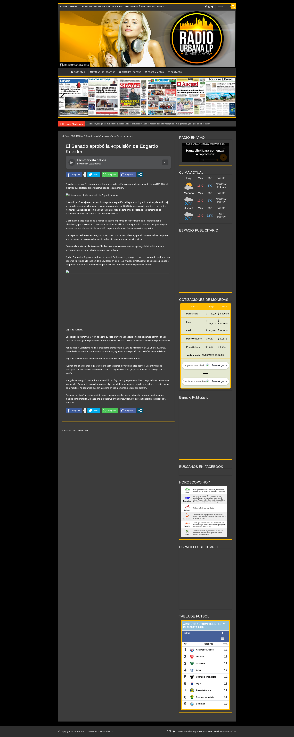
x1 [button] (165, 162)
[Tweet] (93, 174)
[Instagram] (209, 7)
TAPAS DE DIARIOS (104, 72)
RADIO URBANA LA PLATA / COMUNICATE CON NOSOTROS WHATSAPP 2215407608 (124, 6)
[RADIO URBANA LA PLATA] (147, 38)
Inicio (67, 136)
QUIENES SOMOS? (131, 72)
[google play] (212, 7)
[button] (231, 97)
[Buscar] (233, 6)
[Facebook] (206, 7)
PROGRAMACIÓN (156, 72)
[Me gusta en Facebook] (128, 174)
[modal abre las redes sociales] (140, 174)
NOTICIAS (79, 72)
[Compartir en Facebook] (74, 174)
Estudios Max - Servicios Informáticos (217, 731)
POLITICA (77, 136)
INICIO (64, 71)
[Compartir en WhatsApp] (110, 174)
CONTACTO (176, 72)
